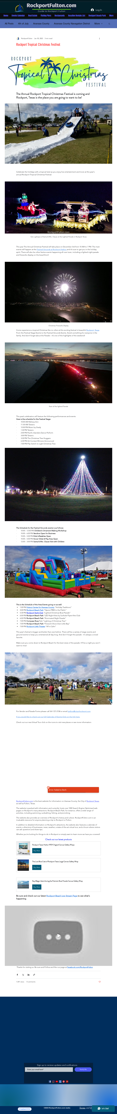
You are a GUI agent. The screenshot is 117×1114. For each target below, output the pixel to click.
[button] (109, 24)
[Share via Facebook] (17, 975)
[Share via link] (34, 975)
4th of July (23, 23)
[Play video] (58, 133)
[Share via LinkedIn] (28, 975)
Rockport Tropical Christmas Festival (38, 44)
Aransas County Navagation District (72, 23)
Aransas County (41, 23)
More (97, 23)
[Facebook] (50, 1081)
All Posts (9, 23)
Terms (82, 1107)
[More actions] (99, 38)
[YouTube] (57, 1081)
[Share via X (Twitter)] (23, 975)
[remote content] (58, 762)
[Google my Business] (60, 1081)
